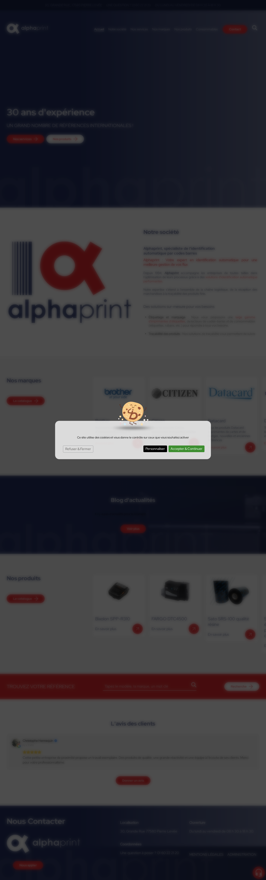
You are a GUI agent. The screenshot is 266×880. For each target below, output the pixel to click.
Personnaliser (155, 449)
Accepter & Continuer (186, 449)
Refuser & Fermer (78, 449)
